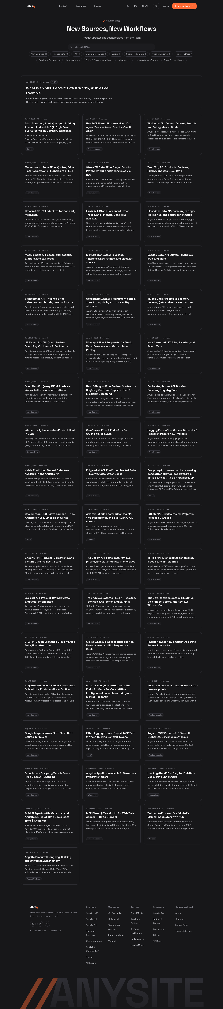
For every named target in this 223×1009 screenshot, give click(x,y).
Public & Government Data (99, 60)
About (178, 913)
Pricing (97, 6)
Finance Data (60, 54)
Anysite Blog (159, 913)
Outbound (113, 919)
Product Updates (161, 54)
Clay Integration (94, 941)
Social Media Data (136, 54)
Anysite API (91, 925)
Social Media (137, 913)
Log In (166, 6)
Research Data (184, 54)
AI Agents (124, 60)
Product (63, 6)
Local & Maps (137, 945)
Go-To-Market (115, 913)
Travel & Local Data (174, 60)
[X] (33, 924)
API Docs (157, 941)
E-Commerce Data (96, 54)
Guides (116, 54)
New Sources (39, 54)
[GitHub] (47, 924)
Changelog (158, 929)
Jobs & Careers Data (147, 60)
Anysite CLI (91, 919)
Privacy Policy (181, 925)
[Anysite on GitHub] (135, 6)
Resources (81, 6)
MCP (77, 54)
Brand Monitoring (116, 935)
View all (112, 941)
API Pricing (91, 963)
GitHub (156, 935)
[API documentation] (128, 6)
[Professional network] (40, 924)
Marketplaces (137, 939)
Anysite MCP (92, 913)
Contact (179, 919)
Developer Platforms (49, 60)
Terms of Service (183, 931)
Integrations (73, 60)
